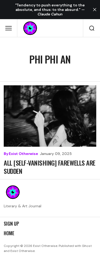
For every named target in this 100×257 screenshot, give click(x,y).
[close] (94, 9)
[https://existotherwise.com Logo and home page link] (30, 28)
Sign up (11, 224)
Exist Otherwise (23, 153)
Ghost (87, 246)
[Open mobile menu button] (8, 28)
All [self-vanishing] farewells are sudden (49, 167)
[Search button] (91, 28)
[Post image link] (50, 116)
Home (9, 233)
